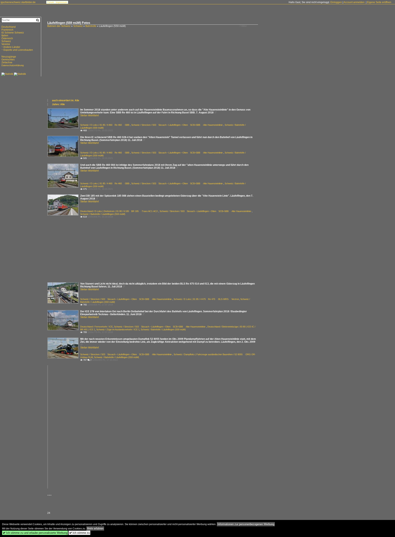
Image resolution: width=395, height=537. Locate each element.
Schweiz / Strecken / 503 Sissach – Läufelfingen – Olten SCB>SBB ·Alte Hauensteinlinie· (177, 125)
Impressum (61, 2)
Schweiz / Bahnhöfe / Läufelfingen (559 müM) (102, 214)
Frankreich (7, 29)
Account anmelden (354, 2)
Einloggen (336, 2)
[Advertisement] (170, 68)
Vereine (5, 44)
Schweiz (78, 26)
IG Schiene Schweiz (12, 32)
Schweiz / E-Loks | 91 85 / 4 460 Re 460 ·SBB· (105, 125)
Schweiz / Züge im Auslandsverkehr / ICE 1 (117, 329)
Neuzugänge (8, 56)
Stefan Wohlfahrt (89, 115)
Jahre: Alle (58, 104)
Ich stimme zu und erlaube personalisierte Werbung (35, 532)
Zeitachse (6, 62)
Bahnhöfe (90, 26)
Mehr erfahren (95, 528)
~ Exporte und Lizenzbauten (17, 49)
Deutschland (8, 26)
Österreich (7, 38)
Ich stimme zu (79, 532)
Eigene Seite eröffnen (379, 2)
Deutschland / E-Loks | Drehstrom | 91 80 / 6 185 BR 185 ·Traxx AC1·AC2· (119, 211)
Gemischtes (8, 59)
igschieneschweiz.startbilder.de (18, 2)
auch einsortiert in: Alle (65, 100)
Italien (4, 35)
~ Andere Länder (10, 47)
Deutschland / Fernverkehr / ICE (96, 326)
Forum (50, 2)
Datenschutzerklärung (12, 65)
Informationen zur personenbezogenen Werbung (245, 524)
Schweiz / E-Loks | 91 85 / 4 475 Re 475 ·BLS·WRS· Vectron (206, 299)
